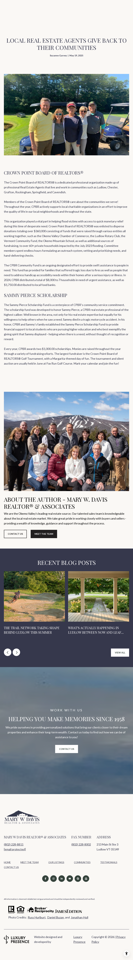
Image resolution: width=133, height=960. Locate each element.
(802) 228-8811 (13, 844)
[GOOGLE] (78, 878)
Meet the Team (44, 533)
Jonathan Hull (79, 917)
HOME (7, 862)
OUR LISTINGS (56, 862)
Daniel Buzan (55, 917)
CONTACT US (11, 867)
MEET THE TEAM (29, 862)
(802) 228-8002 (81, 844)
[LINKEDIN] (61, 878)
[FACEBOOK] (45, 878)
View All (120, 652)
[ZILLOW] (86, 878)
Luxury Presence (79, 939)
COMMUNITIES (82, 862)
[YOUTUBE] (69, 878)
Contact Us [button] (15, 533)
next (16, 652)
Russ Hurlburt (37, 917)
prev (7, 652)
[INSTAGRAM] (53, 878)
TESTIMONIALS (108, 862)
